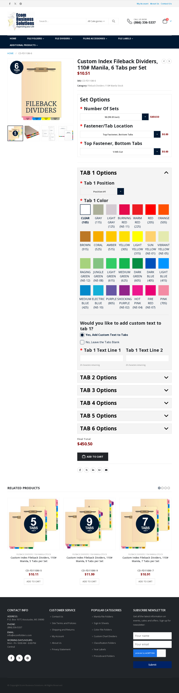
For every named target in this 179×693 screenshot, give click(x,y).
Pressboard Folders (104, 656)
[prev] (164, 61)
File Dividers (62, 38)
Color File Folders (103, 629)
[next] (169, 61)
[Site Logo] (21, 21)
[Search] (114, 21)
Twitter (86, 470)
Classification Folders (105, 642)
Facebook (80, 470)
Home (13, 38)
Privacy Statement (61, 649)
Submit (152, 664)
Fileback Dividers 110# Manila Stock (105, 85)
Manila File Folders (103, 616)
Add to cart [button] (34, 581)
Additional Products (22, 45)
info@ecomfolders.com (19, 635)
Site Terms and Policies (64, 623)
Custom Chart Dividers (105, 636)
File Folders (34, 38)
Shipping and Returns (63, 629)
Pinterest (27, 658)
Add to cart (95, 456)
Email (106, 470)
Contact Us (166, 3)
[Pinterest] (21, 3)
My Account (142, 3)
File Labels (124, 38)
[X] (15, 3)
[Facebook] (10, 3)
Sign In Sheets (101, 623)
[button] (8, 91)
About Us (154, 3)
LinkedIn (93, 470)
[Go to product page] (34, 524)
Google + (99, 470)
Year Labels (100, 649)
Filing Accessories (94, 38)
